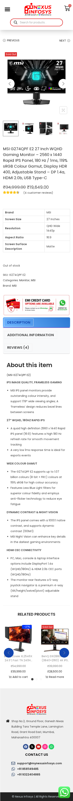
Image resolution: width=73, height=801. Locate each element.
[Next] (63, 84)
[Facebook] (25, 746)
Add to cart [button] (20, 677)
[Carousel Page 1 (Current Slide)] (32, 679)
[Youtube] (38, 746)
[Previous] (10, 84)
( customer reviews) (38, 193)
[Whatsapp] (51, 746)
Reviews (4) (18, 347)
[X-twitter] (32, 746)
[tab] (36, 322)
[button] (7, 9)
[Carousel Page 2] (36, 679)
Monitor (24, 280)
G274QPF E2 (21, 375)
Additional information (30, 334)
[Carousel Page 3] (41, 679)
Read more (56, 677)
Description (18, 322)
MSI (33, 280)
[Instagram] (45, 746)
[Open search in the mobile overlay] (36, 22)
